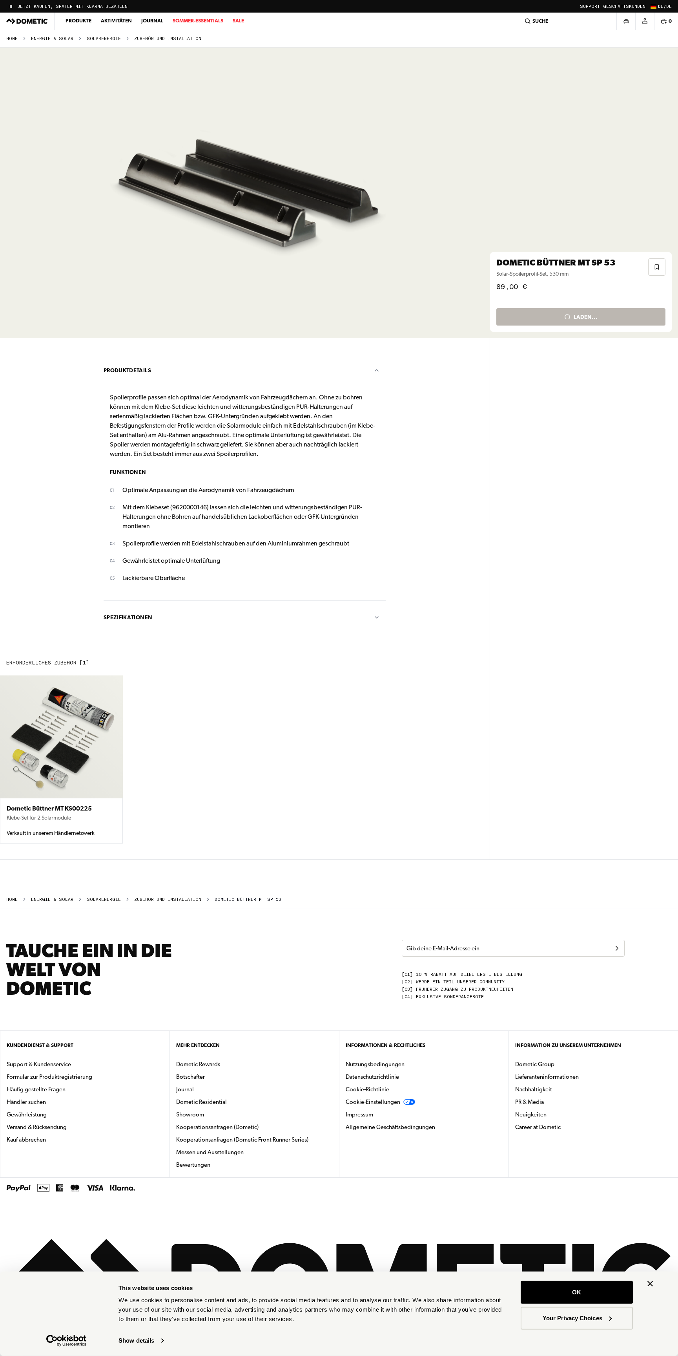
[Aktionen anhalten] (11, 6)
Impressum (359, 1114)
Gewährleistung (27, 1114)
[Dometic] (27, 21)
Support (590, 6)
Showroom (190, 1114)
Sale (238, 21)
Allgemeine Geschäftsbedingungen (390, 1127)
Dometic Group (559, 1064)
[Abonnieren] (617, 948)
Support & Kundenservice (39, 1064)
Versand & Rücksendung (37, 1127)
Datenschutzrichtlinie (372, 1076)
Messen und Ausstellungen (210, 1152)
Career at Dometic (562, 1127)
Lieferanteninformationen (547, 1076)
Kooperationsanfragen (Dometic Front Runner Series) (242, 1139)
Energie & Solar (52, 39)
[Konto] (644, 21)
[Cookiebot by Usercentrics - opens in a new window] (66, 1341)
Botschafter (190, 1076)
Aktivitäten (116, 21)
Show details (136, 1340)
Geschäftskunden (624, 6)
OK (576, 1292)
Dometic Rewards (198, 1064)
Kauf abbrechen (26, 1139)
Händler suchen (26, 1101)
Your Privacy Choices (572, 1317)
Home (12, 39)
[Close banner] (650, 1283)
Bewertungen (193, 1164)
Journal (152, 21)
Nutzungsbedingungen (375, 1064)
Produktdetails (127, 370)
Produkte (78, 21)
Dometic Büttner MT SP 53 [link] (248, 899)
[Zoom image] (248, 193)
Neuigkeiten (555, 1114)
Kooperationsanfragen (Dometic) (217, 1127)
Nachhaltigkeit (533, 1089)
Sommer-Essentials (198, 21)
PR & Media (554, 1101)
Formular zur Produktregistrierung (49, 1076)
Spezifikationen (128, 617)
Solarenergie (104, 39)
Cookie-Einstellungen (373, 1101)
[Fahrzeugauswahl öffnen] (625, 21)
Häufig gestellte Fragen (36, 1089)
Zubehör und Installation (167, 39)
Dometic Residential (226, 1101)
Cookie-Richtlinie (367, 1089)
